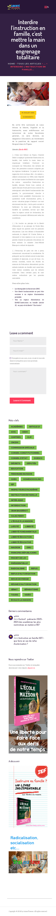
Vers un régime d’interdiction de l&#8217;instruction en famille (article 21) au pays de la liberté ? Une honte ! (29, 302)
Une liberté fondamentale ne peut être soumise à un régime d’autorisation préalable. (29, 294)
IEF (12, 484)
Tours (14, 595)
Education (17, 469)
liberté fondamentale (23, 532)
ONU (29, 547)
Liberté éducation (21, 537)
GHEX (14, 479)
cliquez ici (31, 668)
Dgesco (38, 458)
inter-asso (17, 500)
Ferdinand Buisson (21, 474)
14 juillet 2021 (28, 112)
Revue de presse (20, 579)
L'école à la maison (22, 521)
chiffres (16, 437)
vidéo (28, 595)
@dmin (16, 616)
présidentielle (19, 563)
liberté (29, 526)
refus (34, 568)
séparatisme (31, 589)
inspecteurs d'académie (24, 490)
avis (13, 432)
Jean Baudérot (19, 511)
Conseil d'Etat (19, 458)
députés (31, 463)
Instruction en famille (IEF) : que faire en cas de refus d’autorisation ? (29, 641)
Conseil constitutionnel (25, 453)
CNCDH (14, 442)
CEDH (25, 432)
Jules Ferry (17, 516)
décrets (15, 463)
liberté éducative (21, 542)
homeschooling (32, 479)
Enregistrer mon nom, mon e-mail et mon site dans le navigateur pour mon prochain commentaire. (27, 361)
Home (11, 63)
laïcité (15, 526)
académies (17, 427)
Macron (15, 547)
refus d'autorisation (23, 574)
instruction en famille (24, 495)
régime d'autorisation (23, 584)
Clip (29, 437)
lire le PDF (23, 149)
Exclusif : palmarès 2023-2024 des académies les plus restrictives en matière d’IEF (28, 622)
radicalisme (17, 568)
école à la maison (21, 600)
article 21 (34, 427)
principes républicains (23, 553)
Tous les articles (29, 63)
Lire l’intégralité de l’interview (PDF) (27, 289)
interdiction (18, 505)
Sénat (14, 589)
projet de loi (18, 558)
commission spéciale (22, 448)
